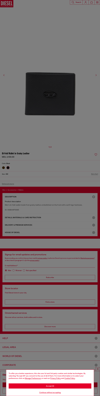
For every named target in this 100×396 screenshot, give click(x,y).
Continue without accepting (50, 392)
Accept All (50, 386)
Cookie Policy (70, 378)
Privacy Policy (55, 378)
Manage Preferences (33, 378)
